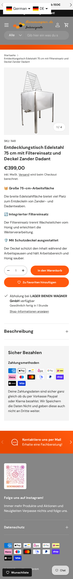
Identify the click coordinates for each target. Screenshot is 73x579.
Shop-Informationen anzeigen (29, 311)
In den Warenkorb (50, 270)
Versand (24, 174)
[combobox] (36, 35)
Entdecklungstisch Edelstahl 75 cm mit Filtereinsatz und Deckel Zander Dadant (36, 60)
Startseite (10, 55)
